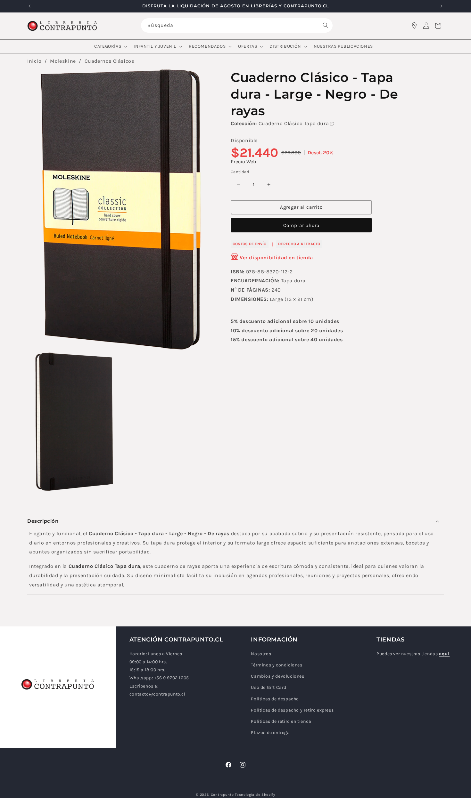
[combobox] (237, 25)
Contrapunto (222, 795)
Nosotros (261, 654)
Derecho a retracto (299, 244)
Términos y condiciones (276, 665)
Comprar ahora (301, 225)
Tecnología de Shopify (255, 795)
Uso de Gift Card (268, 687)
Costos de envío (250, 244)
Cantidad (240, 171)
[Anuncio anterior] (29, 6)
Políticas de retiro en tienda (281, 721)
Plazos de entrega (270, 733)
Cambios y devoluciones (277, 676)
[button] (110, 46)
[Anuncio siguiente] (441, 6)
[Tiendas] (414, 25)
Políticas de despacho (275, 699)
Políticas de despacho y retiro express (292, 710)
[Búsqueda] (325, 25)
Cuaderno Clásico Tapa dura (294, 123)
